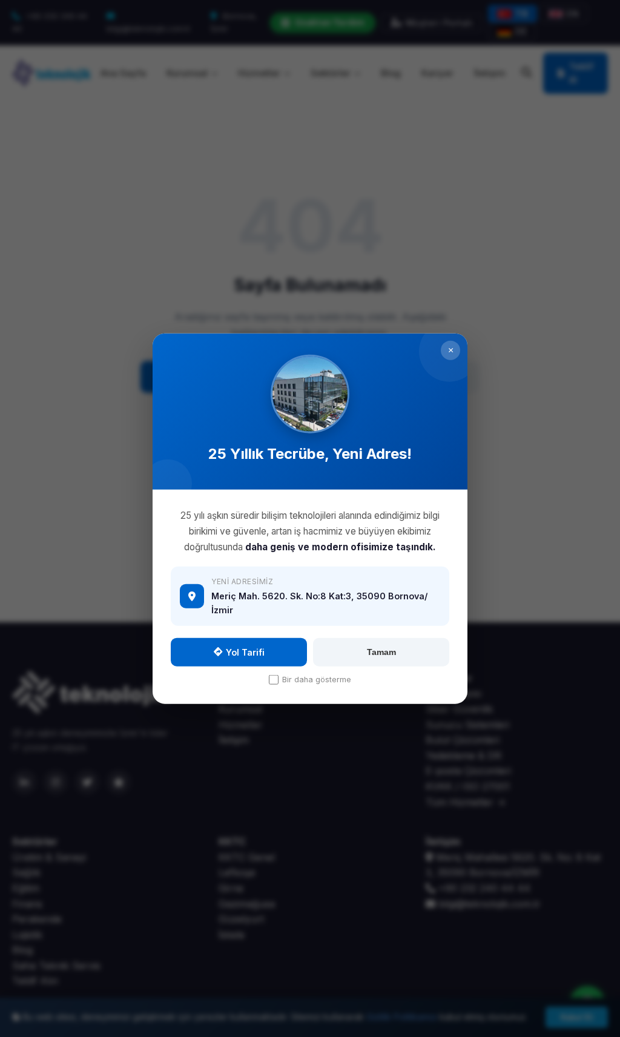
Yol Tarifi (245, 652)
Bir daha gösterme (316, 678)
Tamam (381, 652)
